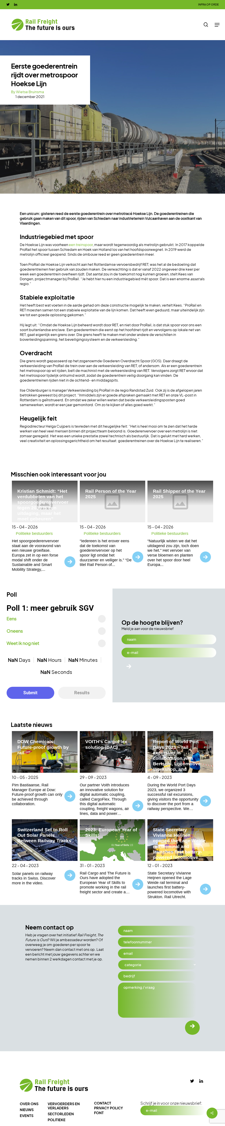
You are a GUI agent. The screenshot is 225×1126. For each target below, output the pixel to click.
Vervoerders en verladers (64, 1106)
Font (99, 1112)
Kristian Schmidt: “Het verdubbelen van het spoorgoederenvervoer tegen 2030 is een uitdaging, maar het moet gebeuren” (42, 505)
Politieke (56, 1120)
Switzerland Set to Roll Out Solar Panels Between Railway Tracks (44, 835)
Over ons (29, 1104)
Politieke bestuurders (34, 533)
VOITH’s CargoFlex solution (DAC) (106, 744)
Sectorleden (61, 1114)
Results (82, 692)
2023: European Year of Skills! (111, 832)
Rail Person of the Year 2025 (110, 494)
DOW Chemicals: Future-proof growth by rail (43, 747)
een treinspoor (81, 244)
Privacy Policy (108, 1108)
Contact (102, 1103)
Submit (30, 692)
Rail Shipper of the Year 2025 (179, 494)
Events (26, 1116)
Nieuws (27, 1110)
